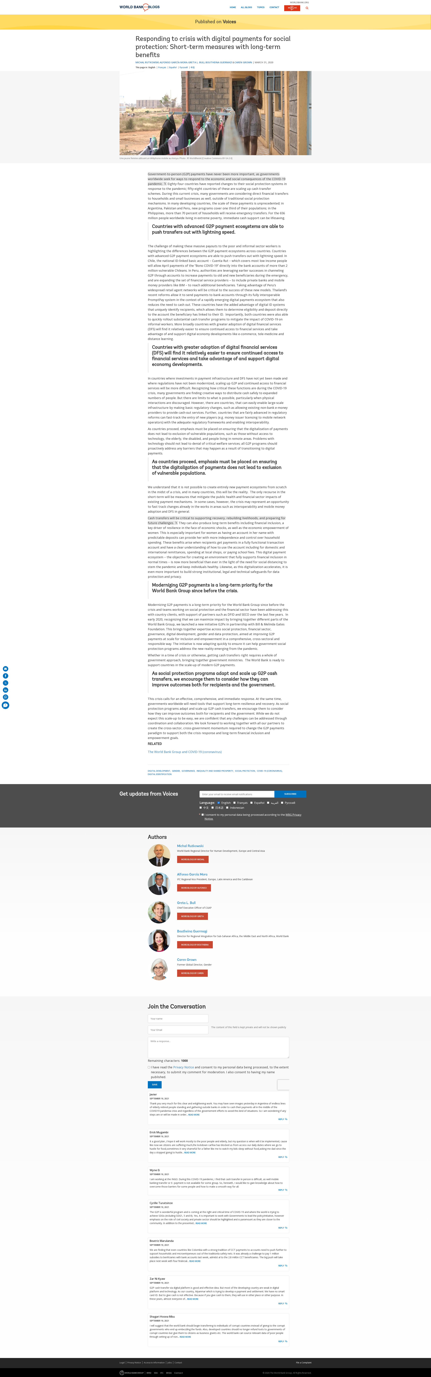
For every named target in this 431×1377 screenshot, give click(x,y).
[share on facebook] (5, 676)
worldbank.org (299, 2)
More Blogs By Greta (192, 916)
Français (162, 67)
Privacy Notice (183, 1067)
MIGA (169, 1372)
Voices (229, 22)
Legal (122, 1362)
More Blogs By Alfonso (194, 887)
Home (233, 7)
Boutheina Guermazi (219, 62)
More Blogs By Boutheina (195, 944)
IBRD (148, 1372)
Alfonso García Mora (173, 62)
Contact (274, 7)
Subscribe (290, 794)
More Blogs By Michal (192, 859)
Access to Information (154, 1362)
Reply (281, 1119)
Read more (194, 1114)
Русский (184, 67)
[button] (307, 8)
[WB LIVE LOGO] (292, 8)
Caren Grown (243, 62)
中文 (193, 67)
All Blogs (246, 7)
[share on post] (5, 683)
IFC (161, 1372)
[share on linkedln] (5, 690)
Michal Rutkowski (147, 62)
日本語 (219, 808)
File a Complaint (303, 1362)
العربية (274, 803)
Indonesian (237, 808)
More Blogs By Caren (192, 973)
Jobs (170, 1362)
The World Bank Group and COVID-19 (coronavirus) (185, 752)
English (151, 67)
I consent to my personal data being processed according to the (253, 817)
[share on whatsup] (5, 697)
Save (154, 1084)
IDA (156, 1372)
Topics (260, 7)
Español (173, 67)
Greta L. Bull (196, 62)
